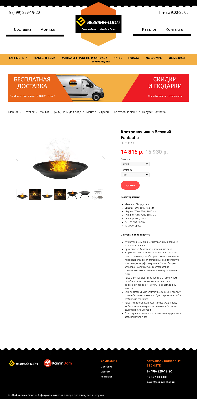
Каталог (149, 29)
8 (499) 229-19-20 (24, 12)
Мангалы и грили (97, 112)
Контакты (175, 29)
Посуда (133, 57)
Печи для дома (44, 57)
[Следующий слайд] (103, 158)
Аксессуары (153, 57)
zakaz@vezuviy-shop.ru (160, 382)
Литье (118, 57)
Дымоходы (177, 57)
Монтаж (47, 29)
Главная (13, 112)
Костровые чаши (125, 112)
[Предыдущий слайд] (17, 158)
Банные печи (18, 57)
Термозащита (100, 61)
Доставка (22, 29)
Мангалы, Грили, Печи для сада (84, 57)
